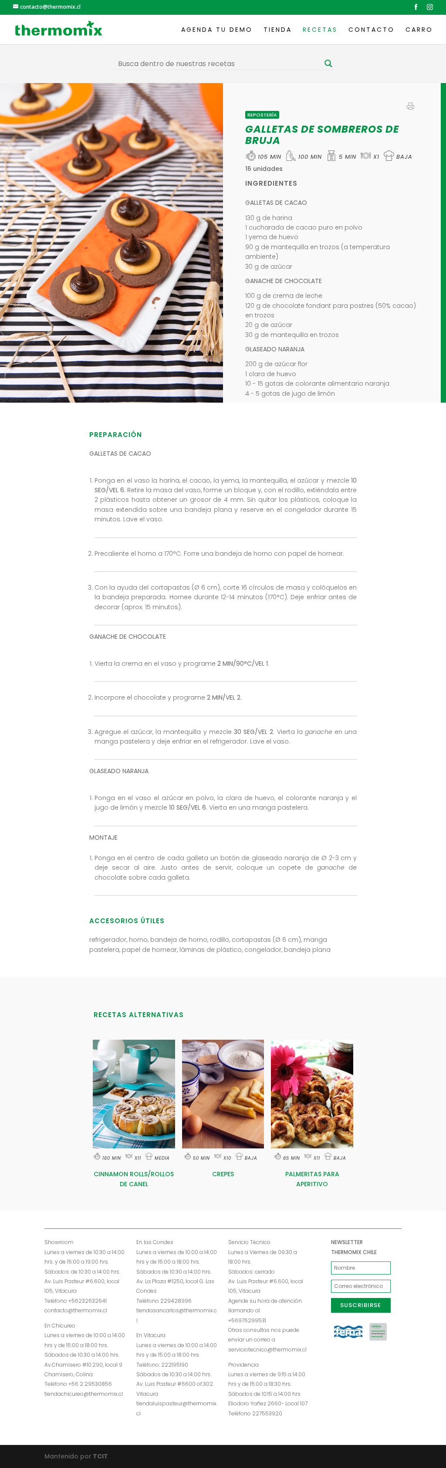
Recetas (320, 30)
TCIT (99, 1456)
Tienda (278, 30)
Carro (419, 30)
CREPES (223, 1174)
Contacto (371, 30)
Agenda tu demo (217, 30)
